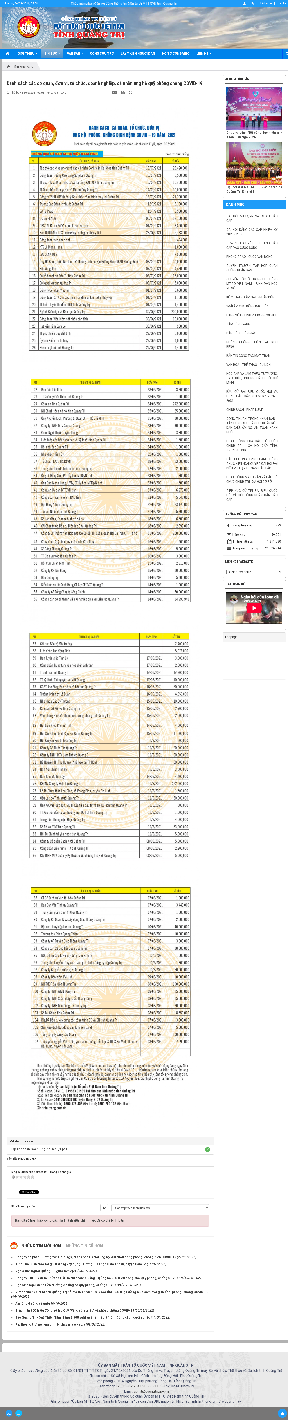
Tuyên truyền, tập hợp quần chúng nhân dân (252, 268)
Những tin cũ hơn (84, 1246)
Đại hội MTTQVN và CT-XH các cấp (252, 218)
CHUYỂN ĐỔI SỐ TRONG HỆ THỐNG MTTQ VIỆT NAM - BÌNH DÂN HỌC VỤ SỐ (252, 283)
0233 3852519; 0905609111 (138, 1386)
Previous (219, 609)
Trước (211, 378)
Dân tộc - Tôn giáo (241, 333)
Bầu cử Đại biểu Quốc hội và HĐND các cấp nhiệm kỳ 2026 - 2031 (252, 396)
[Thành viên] (245, 3)
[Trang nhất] (8, 53)
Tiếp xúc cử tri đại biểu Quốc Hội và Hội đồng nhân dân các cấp (252, 495)
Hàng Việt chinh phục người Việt (251, 315)
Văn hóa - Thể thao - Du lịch (248, 364)
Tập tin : (38, 1149)
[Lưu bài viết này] (131, 92)
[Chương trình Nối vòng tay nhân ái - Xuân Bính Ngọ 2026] (254, 108)
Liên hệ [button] (202, 53)
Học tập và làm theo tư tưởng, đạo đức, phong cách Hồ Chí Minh (252, 378)
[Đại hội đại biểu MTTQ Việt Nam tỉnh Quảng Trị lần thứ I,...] (254, 163)
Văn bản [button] (74, 53)
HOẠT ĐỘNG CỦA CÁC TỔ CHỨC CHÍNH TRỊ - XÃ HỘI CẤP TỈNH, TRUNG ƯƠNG (252, 445)
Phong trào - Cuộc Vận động (249, 256)
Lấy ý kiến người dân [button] (138, 53)
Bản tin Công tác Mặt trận (248, 355)
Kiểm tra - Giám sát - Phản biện (250, 297)
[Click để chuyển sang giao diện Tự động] (9, 1413)
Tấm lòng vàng (238, 324)
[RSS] (253, 3)
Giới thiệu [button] (26, 53)
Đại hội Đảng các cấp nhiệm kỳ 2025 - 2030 (252, 232)
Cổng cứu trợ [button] (102, 53)
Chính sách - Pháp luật (244, 409)
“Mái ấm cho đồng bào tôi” (247, 306)
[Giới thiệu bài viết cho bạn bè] (115, 92)
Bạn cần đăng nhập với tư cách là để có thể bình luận (69, 1220)
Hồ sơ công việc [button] (175, 53)
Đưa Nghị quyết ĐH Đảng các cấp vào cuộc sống (252, 245)
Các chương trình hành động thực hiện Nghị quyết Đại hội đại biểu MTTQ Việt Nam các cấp (252, 463)
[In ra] (123, 92)
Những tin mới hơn (41, 1246)
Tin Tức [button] (51, 53)
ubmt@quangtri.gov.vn (151, 1391)
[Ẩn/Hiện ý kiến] (104, 1207)
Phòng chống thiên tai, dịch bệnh (252, 344)
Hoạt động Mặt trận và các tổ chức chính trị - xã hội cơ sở (252, 479)
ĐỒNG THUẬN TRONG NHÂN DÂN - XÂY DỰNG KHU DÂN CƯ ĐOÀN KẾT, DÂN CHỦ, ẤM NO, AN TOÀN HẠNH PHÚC (252, 425)
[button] (208, 1149)
